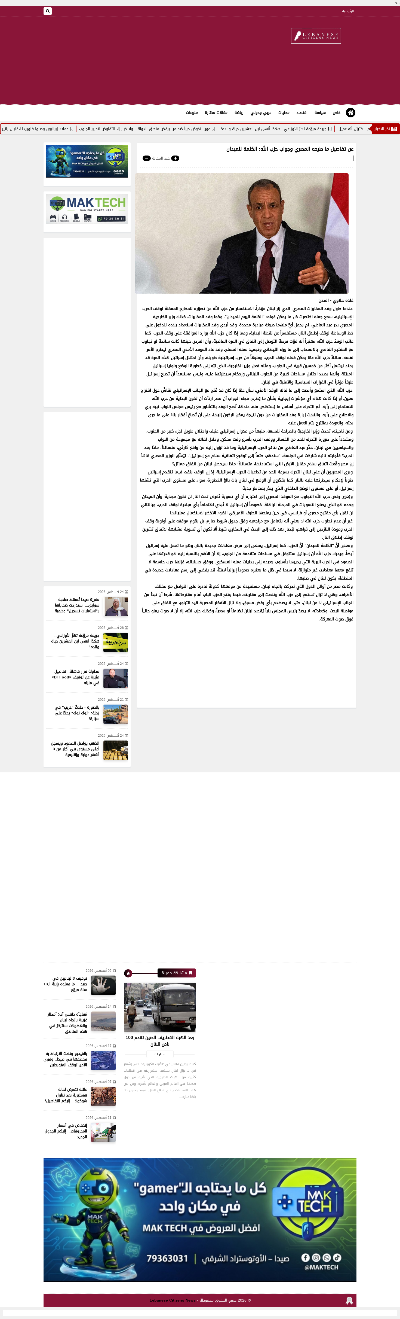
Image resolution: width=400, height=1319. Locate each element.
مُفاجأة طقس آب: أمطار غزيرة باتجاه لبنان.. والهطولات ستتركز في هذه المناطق (67, 1023)
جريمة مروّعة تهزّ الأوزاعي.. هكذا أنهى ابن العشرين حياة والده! (313, 129)
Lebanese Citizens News (173, 1300)
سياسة (320, 112)
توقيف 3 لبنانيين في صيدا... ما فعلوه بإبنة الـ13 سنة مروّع (65, 984)
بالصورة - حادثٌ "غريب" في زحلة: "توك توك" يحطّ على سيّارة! (77, 713)
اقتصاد (302, 112)
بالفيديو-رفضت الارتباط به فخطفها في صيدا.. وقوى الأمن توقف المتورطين (65, 1059)
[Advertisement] (143, 61)
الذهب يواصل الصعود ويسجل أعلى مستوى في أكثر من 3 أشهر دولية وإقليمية (75, 749)
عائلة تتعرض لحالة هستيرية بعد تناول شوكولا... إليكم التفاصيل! (66, 1095)
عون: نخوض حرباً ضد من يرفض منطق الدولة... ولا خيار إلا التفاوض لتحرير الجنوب (184, 129)
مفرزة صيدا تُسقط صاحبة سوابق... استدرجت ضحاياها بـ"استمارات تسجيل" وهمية (77, 605)
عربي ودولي (261, 112)
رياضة (239, 112)
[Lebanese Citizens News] (315, 36)
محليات (284, 112)
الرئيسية (348, 11)
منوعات (192, 112)
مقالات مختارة (216, 112)
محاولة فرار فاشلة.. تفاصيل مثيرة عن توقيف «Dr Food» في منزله (75, 677)
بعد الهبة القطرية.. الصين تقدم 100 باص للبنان (160, 1040)
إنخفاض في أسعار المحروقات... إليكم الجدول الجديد (66, 1131)
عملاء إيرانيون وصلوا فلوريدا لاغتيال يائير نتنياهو (68, 129)
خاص (336, 112)
